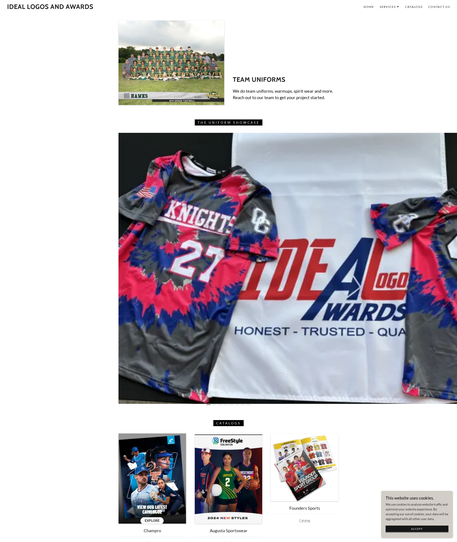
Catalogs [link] (414, 6)
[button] (389, 7)
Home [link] (369, 6)
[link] (50, 8)
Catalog (304, 520)
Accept (417, 528)
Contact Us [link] (439, 6)
